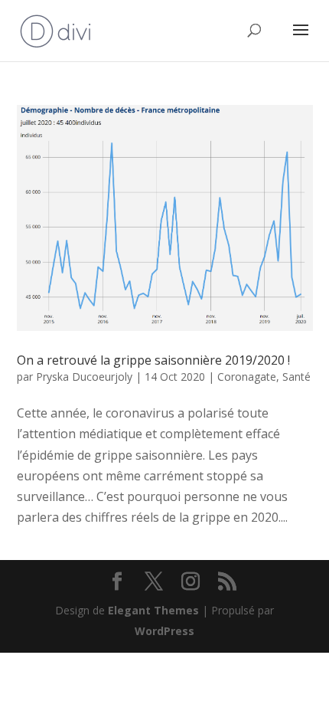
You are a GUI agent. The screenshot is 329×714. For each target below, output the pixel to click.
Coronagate (246, 376)
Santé (296, 376)
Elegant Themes (153, 610)
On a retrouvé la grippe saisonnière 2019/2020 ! (153, 360)
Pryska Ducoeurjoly (84, 376)
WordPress (164, 631)
